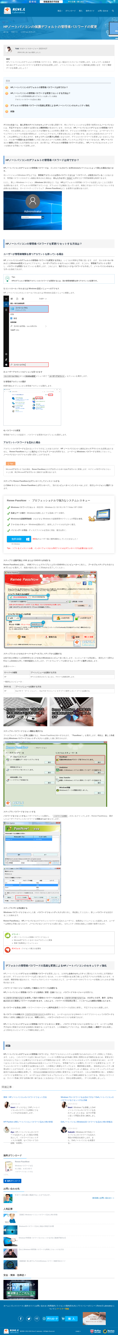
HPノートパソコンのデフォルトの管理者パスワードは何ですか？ (39, 87)
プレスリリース (16, 1306)
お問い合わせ (40, 1306)
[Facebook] (20, 1318)
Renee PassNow (22, 1162)
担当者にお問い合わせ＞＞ (103, 1198)
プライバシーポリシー (86, 1306)
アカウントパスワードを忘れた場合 (28, 99)
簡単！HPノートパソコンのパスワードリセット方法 (25, 1097)
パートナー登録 (62, 1309)
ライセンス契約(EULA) (66, 1306)
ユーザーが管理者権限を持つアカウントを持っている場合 (36, 96)
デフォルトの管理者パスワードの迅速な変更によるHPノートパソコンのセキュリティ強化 (50, 105)
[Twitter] (28, 1318)
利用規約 (51, 1306)
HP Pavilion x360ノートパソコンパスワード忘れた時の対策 (28, 1122)
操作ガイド (29, 1306)
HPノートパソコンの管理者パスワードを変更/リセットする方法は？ (40, 93)
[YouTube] (36, 1318)
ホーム (6, 1306)
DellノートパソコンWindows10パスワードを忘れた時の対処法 (86, 1122)
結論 (12, 111)
